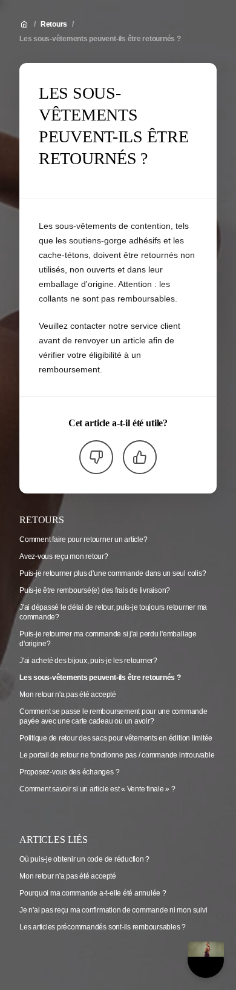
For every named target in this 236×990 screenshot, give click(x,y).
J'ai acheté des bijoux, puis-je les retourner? (88, 660)
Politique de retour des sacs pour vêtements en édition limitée (115, 738)
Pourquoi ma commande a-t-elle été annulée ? (92, 893)
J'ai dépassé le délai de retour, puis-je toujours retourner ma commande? (113, 612)
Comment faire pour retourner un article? (83, 539)
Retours (54, 24)
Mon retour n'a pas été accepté (67, 694)
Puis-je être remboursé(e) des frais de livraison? (94, 590)
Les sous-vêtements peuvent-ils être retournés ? (100, 39)
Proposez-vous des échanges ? (69, 772)
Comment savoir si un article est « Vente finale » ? (97, 789)
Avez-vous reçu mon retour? (63, 556)
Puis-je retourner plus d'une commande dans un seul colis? (112, 573)
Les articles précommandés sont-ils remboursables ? (102, 927)
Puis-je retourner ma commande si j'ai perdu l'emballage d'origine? (108, 639)
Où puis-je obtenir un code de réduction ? (84, 859)
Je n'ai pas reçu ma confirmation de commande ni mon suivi (113, 910)
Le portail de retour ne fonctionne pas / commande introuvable (116, 755)
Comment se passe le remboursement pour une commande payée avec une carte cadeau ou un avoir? (113, 716)
